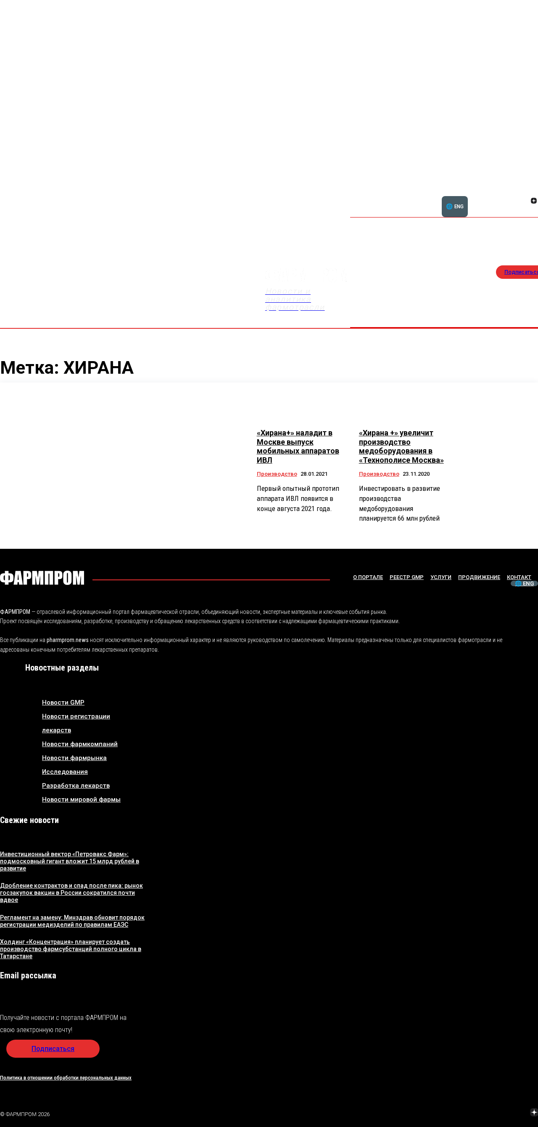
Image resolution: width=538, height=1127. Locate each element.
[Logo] (42, 578)
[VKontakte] (524, 202)
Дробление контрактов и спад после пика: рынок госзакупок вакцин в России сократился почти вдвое (71, 892)
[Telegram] (495, 1113)
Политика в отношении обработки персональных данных (66, 1078)
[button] (493, 196)
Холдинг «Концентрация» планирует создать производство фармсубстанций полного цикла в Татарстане (70, 948)
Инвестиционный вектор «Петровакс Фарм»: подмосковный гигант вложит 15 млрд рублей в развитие (69, 861)
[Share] (475, 1113)
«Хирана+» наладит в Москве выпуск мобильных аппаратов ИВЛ (298, 446)
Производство (277, 474)
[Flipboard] (524, 191)
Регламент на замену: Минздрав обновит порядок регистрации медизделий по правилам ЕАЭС (72, 921)
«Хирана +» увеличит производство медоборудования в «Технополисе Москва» (401, 446)
